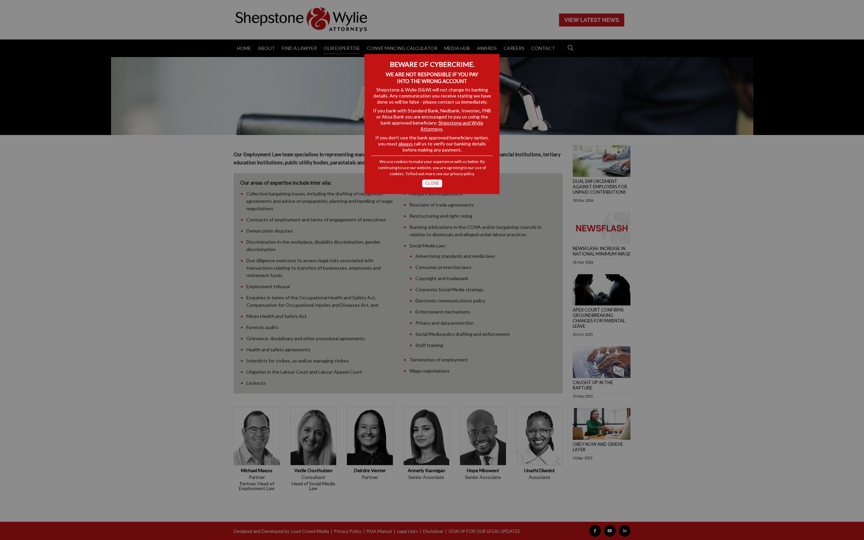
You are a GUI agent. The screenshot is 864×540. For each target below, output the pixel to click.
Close (432, 183)
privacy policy (462, 173)
